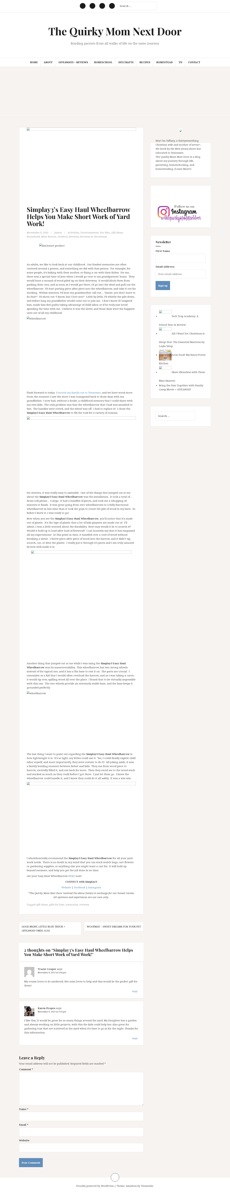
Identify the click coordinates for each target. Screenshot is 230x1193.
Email (23, 1124)
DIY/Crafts (126, 62)
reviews (84, 904)
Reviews (74, 236)
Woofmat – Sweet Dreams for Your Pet (114, 926)
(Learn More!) (182, 168)
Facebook (79, 887)
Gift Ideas (117, 232)
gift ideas (42, 904)
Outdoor (63, 236)
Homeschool (103, 62)
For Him (105, 232)
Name (23, 1109)
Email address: (165, 266)
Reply (135, 991)
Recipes (144, 62)
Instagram (94, 887)
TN (180, 62)
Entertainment (89, 232)
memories (72, 904)
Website (66, 887)
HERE (71, 876)
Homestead (164, 62)
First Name (163, 251)
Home (34, 62)
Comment (26, 1069)
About (48, 62)
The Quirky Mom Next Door (115, 31)
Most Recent (48, 236)
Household (33, 236)
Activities (73, 232)
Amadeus (131, 1185)
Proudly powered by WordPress (95, 1185)
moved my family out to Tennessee (79, 392)
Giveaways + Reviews (73, 62)
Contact (194, 62)
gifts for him (56, 904)
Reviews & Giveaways (93, 236)
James (58, 232)
